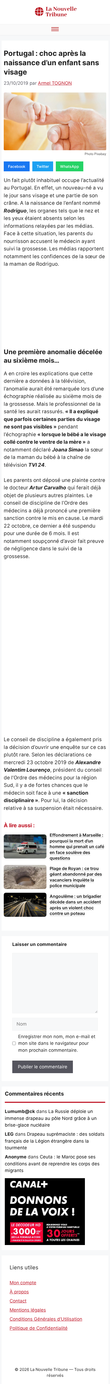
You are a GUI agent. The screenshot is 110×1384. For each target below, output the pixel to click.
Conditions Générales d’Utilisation (46, 1319)
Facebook (16, 166)
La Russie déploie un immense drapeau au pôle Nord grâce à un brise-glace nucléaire (51, 1118)
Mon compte (23, 1282)
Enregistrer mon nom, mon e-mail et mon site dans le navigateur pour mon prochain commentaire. (56, 1043)
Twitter (43, 166)
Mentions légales (28, 1310)
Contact (18, 1301)
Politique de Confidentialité (39, 1328)
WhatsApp (69, 166)
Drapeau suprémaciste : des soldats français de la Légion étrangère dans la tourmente (54, 1140)
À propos (19, 1291)
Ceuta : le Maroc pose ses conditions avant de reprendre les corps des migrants (52, 1163)
